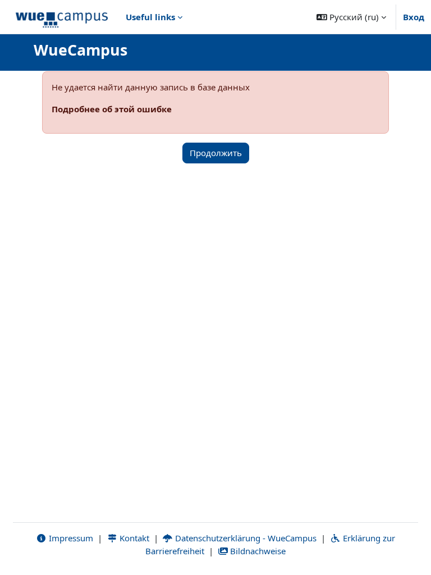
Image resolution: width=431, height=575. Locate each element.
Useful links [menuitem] (150, 16)
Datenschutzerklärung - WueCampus (245, 538)
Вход (413, 16)
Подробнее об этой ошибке (112, 109)
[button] (351, 17)
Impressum (70, 538)
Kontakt (133, 538)
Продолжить (216, 152)
